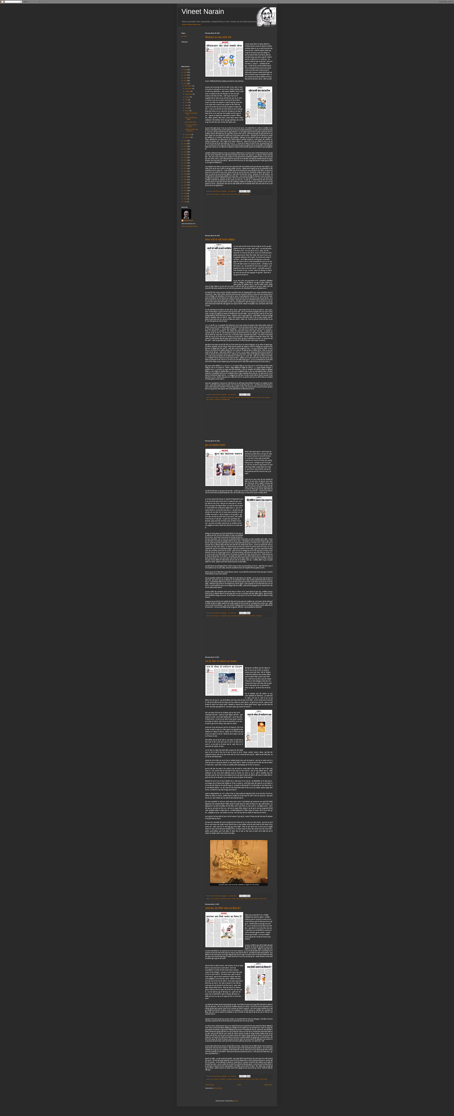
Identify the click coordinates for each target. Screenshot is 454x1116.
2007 (185, 177)
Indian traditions (241, 615)
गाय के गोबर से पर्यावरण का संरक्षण (221, 661)
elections (242, 1079)
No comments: (232, 191)
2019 (185, 143)
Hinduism (238, 397)
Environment (223, 898)
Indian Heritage (245, 397)
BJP (212, 194)
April (187, 108)
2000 (185, 190)
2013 (185, 160)
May (186, 105)
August (187, 97)
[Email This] (240, 191)
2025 (185, 72)
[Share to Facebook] (247, 191)
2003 (185, 182)
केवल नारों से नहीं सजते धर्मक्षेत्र (220, 239)
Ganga (229, 615)
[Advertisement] (239, 215)
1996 (185, 202)
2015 (185, 154)
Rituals (253, 615)
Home (239, 1085)
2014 (185, 157)
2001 (185, 188)
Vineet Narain (202, 11)
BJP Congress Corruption (218, 1079)
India (239, 194)
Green (229, 898)
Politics (257, 1079)
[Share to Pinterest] (249, 191)
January (188, 137)
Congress (216, 194)
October (188, 91)
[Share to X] (245, 191)
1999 (185, 193)
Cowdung (216, 898)
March (187, 111)
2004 (185, 179)
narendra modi (245, 194)
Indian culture (236, 898)
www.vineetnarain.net (191, 24)
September (189, 94)
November (188, 88)
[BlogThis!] (242, 191)
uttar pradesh (210, 399)
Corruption (223, 194)
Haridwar (233, 615)
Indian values (254, 898)
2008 (185, 174)
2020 (185, 141)
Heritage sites (231, 397)
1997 (185, 199)
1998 (185, 196)
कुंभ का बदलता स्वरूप (215, 445)
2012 (185, 163)
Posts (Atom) (218, 1088)
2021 (185, 83)
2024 (185, 75)
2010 (185, 168)
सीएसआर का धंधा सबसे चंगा (218, 37)
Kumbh (249, 615)
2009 (185, 171)
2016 (185, 152)
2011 (185, 166)
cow (212, 898)
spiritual (267, 397)
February (188, 134)
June (187, 102)
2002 (185, 185)
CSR (228, 194)
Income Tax (233, 194)
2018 (185, 146)
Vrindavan (217, 399)
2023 (185, 78)
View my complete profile (189, 226)
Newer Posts (210, 1085)
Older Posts (268, 1085)
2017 (185, 149)
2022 (185, 81)
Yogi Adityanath (225, 399)
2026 (185, 70)
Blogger (235, 1101)
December (188, 86)
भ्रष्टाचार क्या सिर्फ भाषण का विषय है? (223, 908)
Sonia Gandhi (263, 1079)
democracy (236, 1079)
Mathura (253, 397)
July (186, 100)
